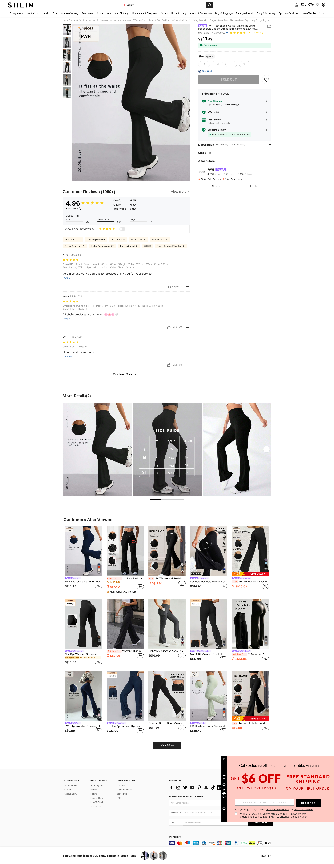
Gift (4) (147, 246)
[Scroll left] (320, 13)
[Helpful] (169, 287)
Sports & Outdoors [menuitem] (288, 13)
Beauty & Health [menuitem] (244, 13)
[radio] (204, 64)
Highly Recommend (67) (102, 246)
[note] (122, 591)
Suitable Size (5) (160, 239)
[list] (196, 787)
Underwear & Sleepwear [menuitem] (145, 13)
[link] (303, 5)
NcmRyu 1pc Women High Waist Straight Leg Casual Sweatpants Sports (125, 726)
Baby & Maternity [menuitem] (266, 13)
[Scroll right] (324, 13)
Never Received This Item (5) (171, 246)
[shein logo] (20, 5)
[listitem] (83, 559)
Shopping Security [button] (217, 130)
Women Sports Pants (144, 20)
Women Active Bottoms (121, 20)
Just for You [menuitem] (32, 13)
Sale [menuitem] (55, 13)
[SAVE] (266, 79)
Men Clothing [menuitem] (122, 13)
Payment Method (125, 789)
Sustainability (70, 794)
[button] (317, 5)
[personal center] (297, 5)
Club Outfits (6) (118, 239)
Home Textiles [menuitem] (309, 13)
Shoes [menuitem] (164, 13)
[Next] (266, 449)
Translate (67, 278)
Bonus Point (122, 794)
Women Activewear (98, 20)
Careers (68, 789)
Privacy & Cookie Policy (277, 809)
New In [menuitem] (45, 13)
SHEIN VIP (95, 806)
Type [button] (208, 56)
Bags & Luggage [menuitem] (224, 13)
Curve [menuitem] (100, 13)
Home (65, 20)
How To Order (97, 798)
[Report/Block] (187, 287)
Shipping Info (96, 785)
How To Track (96, 802)
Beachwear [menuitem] (88, 13)
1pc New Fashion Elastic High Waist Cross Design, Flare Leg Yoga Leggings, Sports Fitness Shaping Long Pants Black (125, 578)
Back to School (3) (129, 246)
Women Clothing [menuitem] (69, 13)
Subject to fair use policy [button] (220, 123)
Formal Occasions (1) (75, 246)
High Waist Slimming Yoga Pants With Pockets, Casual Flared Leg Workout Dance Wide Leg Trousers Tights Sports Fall (167, 651)
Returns (94, 789)
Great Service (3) (73, 239)
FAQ (119, 798)
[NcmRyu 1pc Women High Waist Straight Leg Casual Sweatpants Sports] (125, 696)
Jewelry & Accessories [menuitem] (200, 13)
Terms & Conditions (303, 809)
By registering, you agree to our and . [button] (274, 809)
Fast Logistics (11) (96, 239)
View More (167, 745)
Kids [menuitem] (109, 13)
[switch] (122, 229)
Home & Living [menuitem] (178, 13)
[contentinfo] (221, 843)
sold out (229, 79)
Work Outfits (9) (138, 239)
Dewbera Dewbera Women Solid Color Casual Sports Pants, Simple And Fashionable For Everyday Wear (208, 581)
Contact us (122, 785)
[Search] (209, 5)
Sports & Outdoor (78, 20)
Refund (93, 794)
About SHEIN (70, 785)
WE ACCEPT (175, 837)
